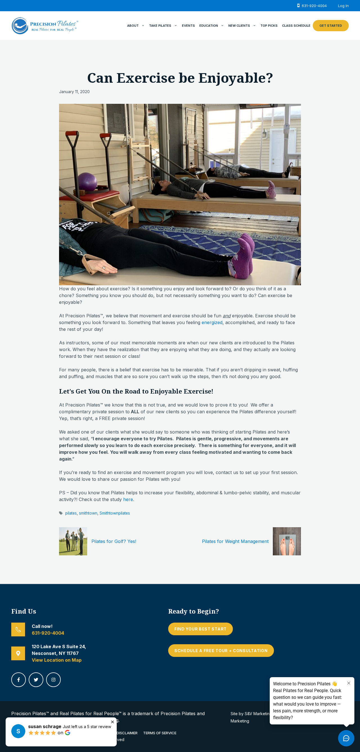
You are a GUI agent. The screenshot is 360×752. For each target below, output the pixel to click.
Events (188, 26)
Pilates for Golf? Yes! (113, 541)
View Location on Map (57, 660)
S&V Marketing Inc (261, 713)
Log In (343, 5)
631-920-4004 (48, 633)
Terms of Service (159, 733)
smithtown (88, 513)
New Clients (239, 26)
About (133, 26)
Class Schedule (296, 26)
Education (208, 26)
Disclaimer (127, 733)
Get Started (331, 26)
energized (212, 322)
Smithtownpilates (115, 513)
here (128, 499)
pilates (71, 513)
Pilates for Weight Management (235, 541)
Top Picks (269, 26)
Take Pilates (160, 26)
